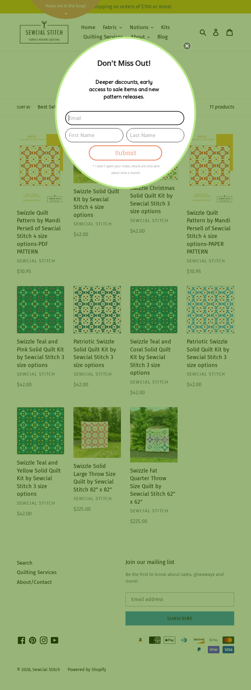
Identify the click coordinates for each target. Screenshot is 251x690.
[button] (187, 46)
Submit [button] (125, 153)
